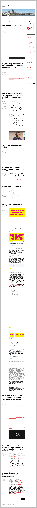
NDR (2, 106)
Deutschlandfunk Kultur (29, 42)
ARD (4, 102)
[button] (17, 212)
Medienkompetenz (4, 105)
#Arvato (20, 479)
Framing (33, 43)
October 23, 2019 (20, 87)
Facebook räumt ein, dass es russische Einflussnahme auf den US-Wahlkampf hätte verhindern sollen (13, 448)
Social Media (3, 210)
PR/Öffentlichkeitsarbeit (29, 53)
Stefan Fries (5, 5)
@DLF (13, 482)
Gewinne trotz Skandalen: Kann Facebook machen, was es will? (13, 169)
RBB (5, 108)
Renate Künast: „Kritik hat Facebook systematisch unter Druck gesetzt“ (13, 474)
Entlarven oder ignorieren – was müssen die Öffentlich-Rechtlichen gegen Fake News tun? (12, 96)
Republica (3, 109)
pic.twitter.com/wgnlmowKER (19, 482)
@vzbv (22, 83)
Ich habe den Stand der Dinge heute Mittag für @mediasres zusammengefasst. (17, 466)
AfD (2, 102)
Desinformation (4, 103)
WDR (30, 68)
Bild (30, 37)
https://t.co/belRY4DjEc (20, 43)
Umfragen (30, 67)
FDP (5, 209)
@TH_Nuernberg (11, 41)
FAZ (30, 43)
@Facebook (16, 480)
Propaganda (28, 58)
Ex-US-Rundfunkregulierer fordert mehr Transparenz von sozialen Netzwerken (12, 397)
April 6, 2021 (20, 45)
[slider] (24, 58)
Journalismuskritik (29, 47)
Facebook (3, 31)
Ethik (33, 42)
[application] (17, 58)
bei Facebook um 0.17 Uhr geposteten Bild (16, 285)
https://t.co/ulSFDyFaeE (14, 456)
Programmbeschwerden (30, 57)
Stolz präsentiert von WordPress (10, 504)
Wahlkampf (28, 68)
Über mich (28, 78)
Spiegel (31, 62)
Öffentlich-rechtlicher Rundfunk (4, 107)
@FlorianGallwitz (18, 40)
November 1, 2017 (21, 458)
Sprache (28, 63)
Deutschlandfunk (4, 174)
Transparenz (5, 405)
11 (28, 27)
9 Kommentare (4, 212)
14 (31, 27)
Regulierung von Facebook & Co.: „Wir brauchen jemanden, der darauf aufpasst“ (13, 65)
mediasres (3, 32)
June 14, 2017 (20, 484)
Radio (31, 58)
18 (28, 28)
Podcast (30, 52)
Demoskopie (28, 38)
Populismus (3, 108)
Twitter (5, 73)
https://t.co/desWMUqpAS (13, 85)
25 (28, 29)
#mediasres (11, 482)
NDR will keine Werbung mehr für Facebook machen (12, 187)
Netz (4, 404)
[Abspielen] (9, 58)
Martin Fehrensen (11, 179)
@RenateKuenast (21, 480)
